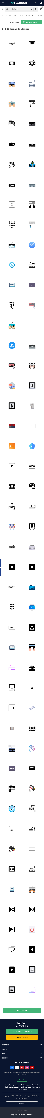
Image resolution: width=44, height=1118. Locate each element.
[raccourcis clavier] (12, 386)
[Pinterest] (22, 1067)
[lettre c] (12, 466)
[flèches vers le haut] (32, 627)
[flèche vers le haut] (32, 970)
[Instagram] (27, 1067)
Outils (4, 1049)
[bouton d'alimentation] (32, 929)
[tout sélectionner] (32, 164)
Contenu (5, 1045)
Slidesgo (30, 1115)
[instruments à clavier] (12, 426)
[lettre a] (32, 688)
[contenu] (32, 63)
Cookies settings (22, 1089)
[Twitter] (17, 1067)
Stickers (12, 16)
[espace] (12, 285)
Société (5, 1058)
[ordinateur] (12, 63)
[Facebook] (12, 1067)
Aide (3, 1054)
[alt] (12, 708)
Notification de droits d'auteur (30, 1087)
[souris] (12, 587)
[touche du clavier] (32, 265)
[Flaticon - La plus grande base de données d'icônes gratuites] (19, 3)
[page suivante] (32, 567)
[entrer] (12, 446)
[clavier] (32, 83)
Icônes (4, 16)
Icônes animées (24, 16)
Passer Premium (22, 1037)
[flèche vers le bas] (12, 889)
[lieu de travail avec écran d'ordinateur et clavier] (12, 688)
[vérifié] (32, 244)
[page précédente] (12, 567)
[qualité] (12, 345)
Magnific (14, 1115)
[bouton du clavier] (12, 728)
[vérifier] (32, 446)
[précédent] (32, 949)
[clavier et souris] (32, 104)
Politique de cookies (12, 1087)
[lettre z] (12, 204)
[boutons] (12, 184)
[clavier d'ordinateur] (12, 43)
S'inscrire (22, 1080)
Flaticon (22, 1115)
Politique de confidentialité (30, 1085)
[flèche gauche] (32, 386)
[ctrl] (32, 285)
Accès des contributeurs (22, 1031)
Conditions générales (12, 1085)
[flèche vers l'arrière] (32, 426)
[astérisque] (12, 990)
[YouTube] (32, 1067)
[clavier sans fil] (32, 124)
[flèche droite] (12, 406)
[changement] (12, 647)
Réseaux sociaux (22, 1062)
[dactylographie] (32, 204)
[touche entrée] (32, 406)
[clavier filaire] (12, 547)
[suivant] (12, 970)
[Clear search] (31, 9)
